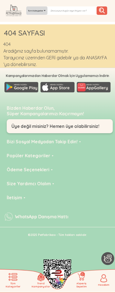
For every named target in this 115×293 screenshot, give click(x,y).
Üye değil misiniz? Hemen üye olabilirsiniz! (55, 126)
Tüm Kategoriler (36, 10)
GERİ (50, 57)
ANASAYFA (96, 57)
